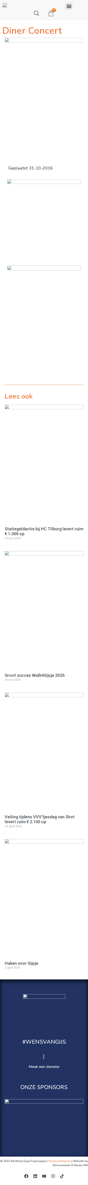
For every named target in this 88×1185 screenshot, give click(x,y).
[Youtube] (44, 1176)
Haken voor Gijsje (21, 963)
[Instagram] (53, 1176)
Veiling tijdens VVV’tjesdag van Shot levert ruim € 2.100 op (40, 819)
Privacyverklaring (59, 1161)
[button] (69, 6)
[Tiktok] (62, 1176)
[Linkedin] (35, 1176)
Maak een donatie (44, 1066)
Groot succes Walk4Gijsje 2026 (35, 675)
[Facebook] (26, 1176)
